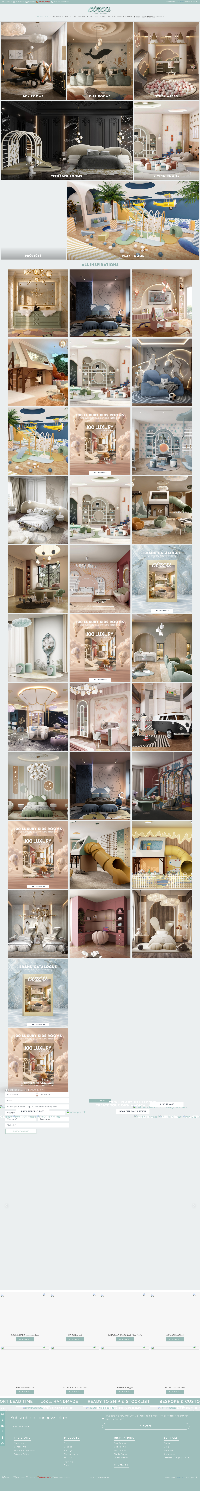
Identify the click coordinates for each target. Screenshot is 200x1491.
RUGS (119, 17)
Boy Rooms (120, 1443)
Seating (68, 1447)
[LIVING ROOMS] (166, 140)
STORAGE (81, 17)
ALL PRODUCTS (42, 17)
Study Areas (120, 1454)
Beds (66, 1443)
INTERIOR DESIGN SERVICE (144, 17)
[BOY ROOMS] (33, 60)
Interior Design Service (176, 1458)
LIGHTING (112, 17)
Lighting (68, 1461)
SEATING (73, 17)
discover (100, 473)
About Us (19, 1443)
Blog (166, 1447)
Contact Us (20, 1447)
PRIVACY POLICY (127, 1416)
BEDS (66, 17)
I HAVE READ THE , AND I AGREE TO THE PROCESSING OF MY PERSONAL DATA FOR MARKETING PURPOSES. (146, 1417)
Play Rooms (120, 1451)
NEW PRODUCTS (56, 17)
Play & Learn (71, 1454)
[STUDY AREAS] (166, 60)
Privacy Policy (22, 1454)
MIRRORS (103, 17)
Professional (15, 1090)
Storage (68, 1451)
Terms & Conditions (24, 1451)
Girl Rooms (120, 1447)
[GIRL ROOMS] (100, 60)
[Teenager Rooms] (67, 140)
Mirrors (68, 1458)
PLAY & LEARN (92, 17)
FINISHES (160, 17)
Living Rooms (121, 1458)
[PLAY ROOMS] (133, 220)
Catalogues (170, 1454)
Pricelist (168, 1451)
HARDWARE (127, 17)
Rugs (66, 1465)
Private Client (35, 1090)
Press (167, 1443)
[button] (7, 1205)
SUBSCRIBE (146, 1426)
